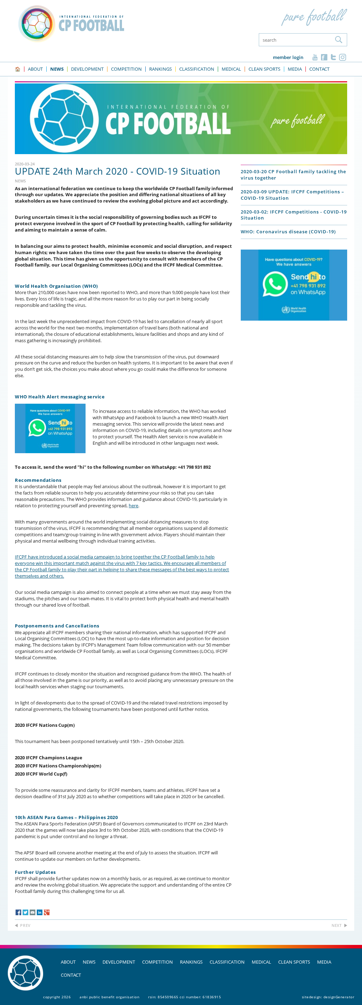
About (68, 962)
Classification (227, 962)
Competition (157, 962)
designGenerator (339, 996)
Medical (261, 962)
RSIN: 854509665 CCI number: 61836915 (184, 996)
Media (324, 962)
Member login (288, 57)
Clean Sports (294, 962)
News (89, 962)
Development (119, 962)
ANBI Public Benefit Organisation (109, 996)
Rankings (191, 962)
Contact (71, 975)
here (133, 505)
